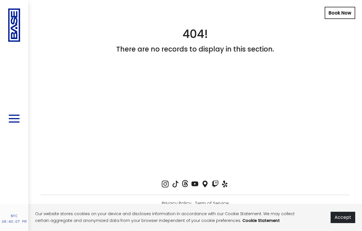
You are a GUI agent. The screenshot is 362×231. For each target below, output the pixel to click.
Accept (343, 217)
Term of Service (212, 203)
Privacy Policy (176, 203)
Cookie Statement (261, 220)
